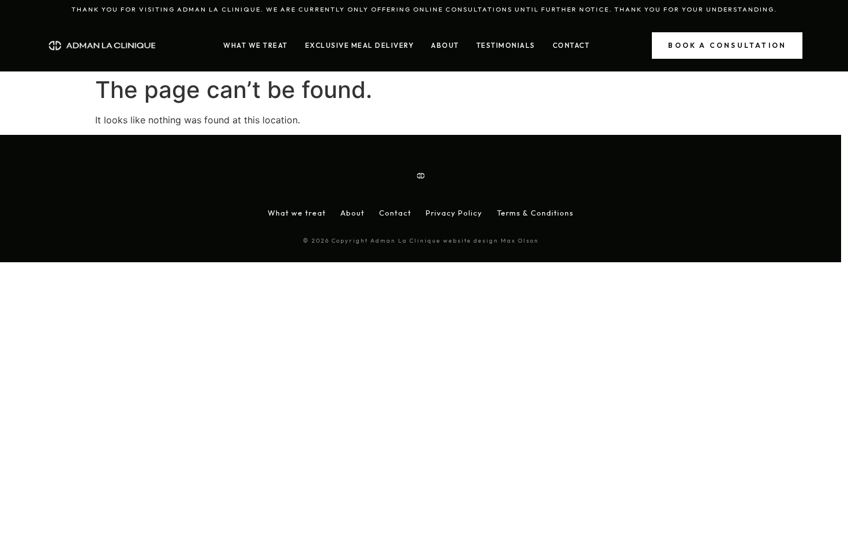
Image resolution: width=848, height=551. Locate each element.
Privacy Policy (454, 212)
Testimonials (505, 45)
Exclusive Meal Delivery (359, 45)
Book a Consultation (727, 45)
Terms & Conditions (535, 212)
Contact (571, 45)
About (445, 45)
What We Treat (255, 45)
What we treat (297, 212)
